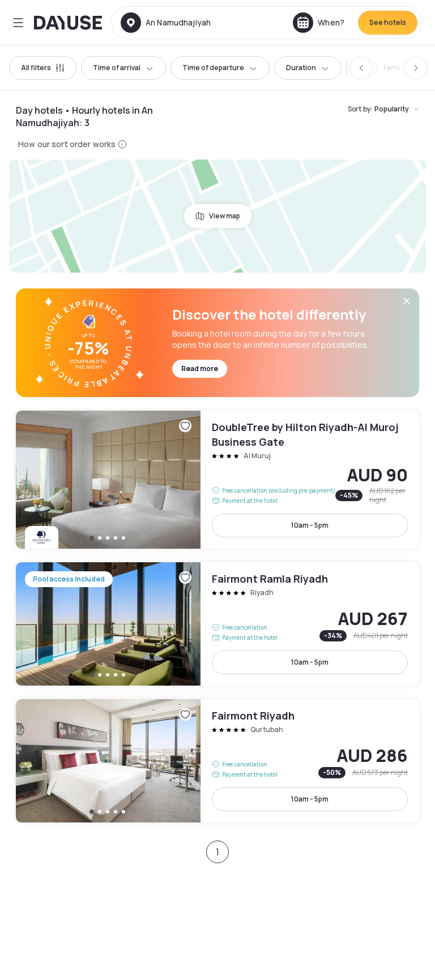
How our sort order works (67, 144)
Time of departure (213, 67)
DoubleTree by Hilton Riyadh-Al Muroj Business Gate (217, 480)
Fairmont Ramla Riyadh (217, 624)
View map (224, 216)
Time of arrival (116, 67)
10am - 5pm (310, 525)
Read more (199, 368)
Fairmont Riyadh (217, 760)
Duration (301, 67)
